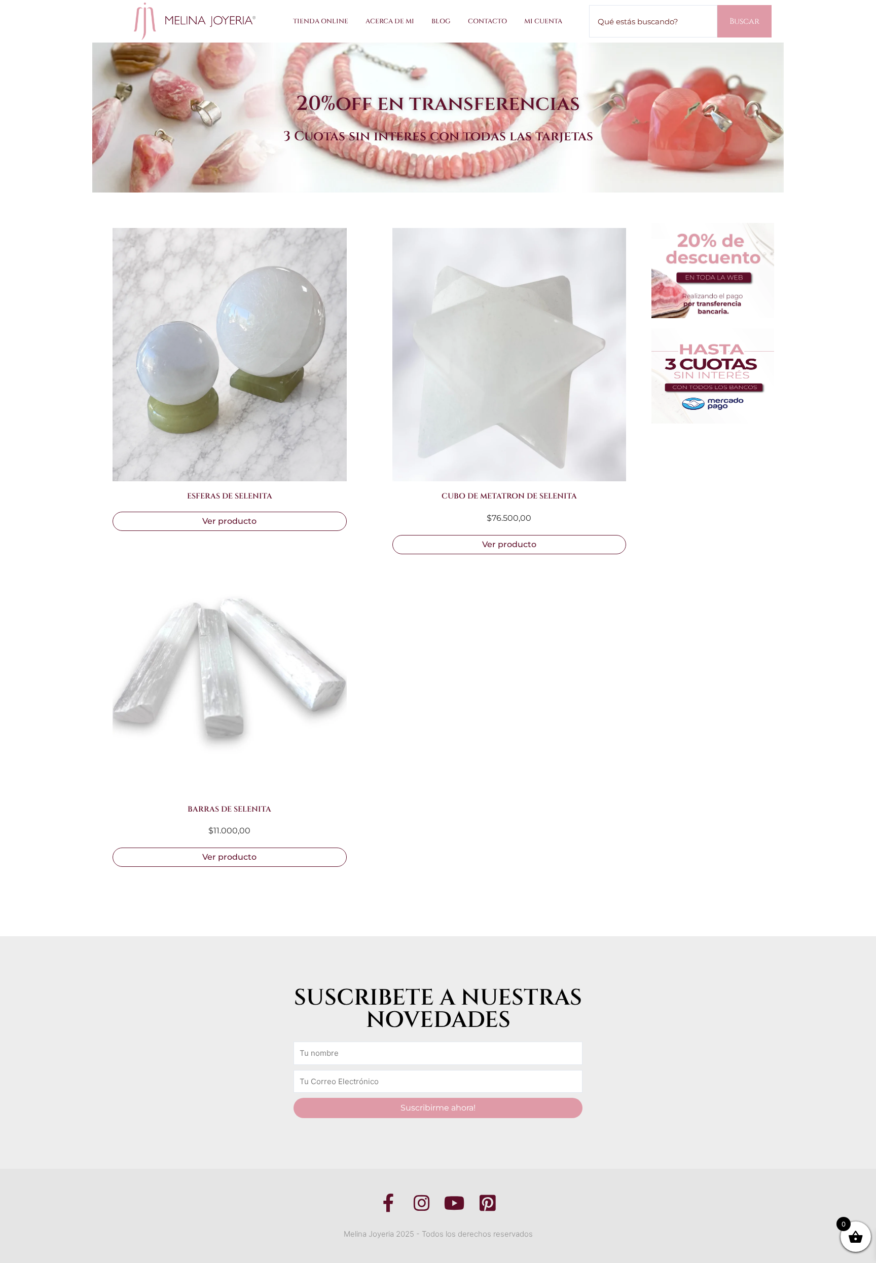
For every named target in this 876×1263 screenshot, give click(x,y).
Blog (441, 21)
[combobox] (653, 21)
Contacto (487, 21)
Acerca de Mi (390, 21)
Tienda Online (320, 21)
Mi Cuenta (543, 21)
